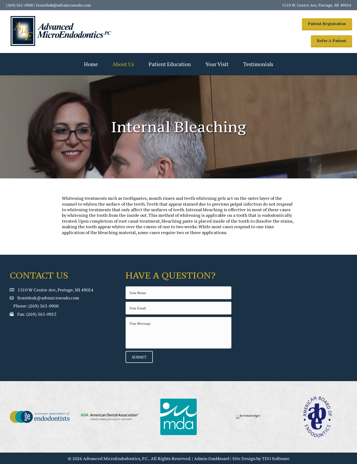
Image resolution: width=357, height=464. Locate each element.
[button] (327, 23)
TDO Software (275, 458)
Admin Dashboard (211, 458)
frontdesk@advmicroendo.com (63, 5)
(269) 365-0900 (19, 5)
